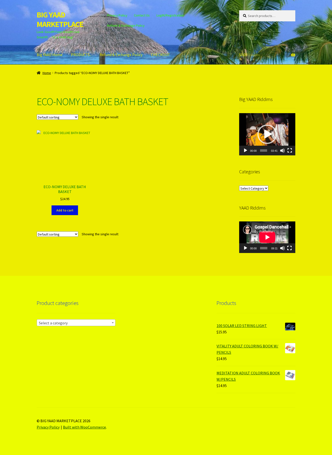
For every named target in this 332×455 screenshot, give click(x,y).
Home (47, 73)
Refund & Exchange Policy (126, 25)
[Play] (245, 150)
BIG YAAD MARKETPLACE (60, 19)
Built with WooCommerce (84, 427)
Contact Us (142, 15)
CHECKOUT (160, 54)
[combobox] (76, 322)
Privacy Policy (117, 15)
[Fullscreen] (289, 150)
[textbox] (76, 323)
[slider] (263, 150)
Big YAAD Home (49, 54)
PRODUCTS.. (81, 54)
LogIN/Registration (170, 15)
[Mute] (282, 150)
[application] (267, 134)
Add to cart (64, 210)
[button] (267, 134)
